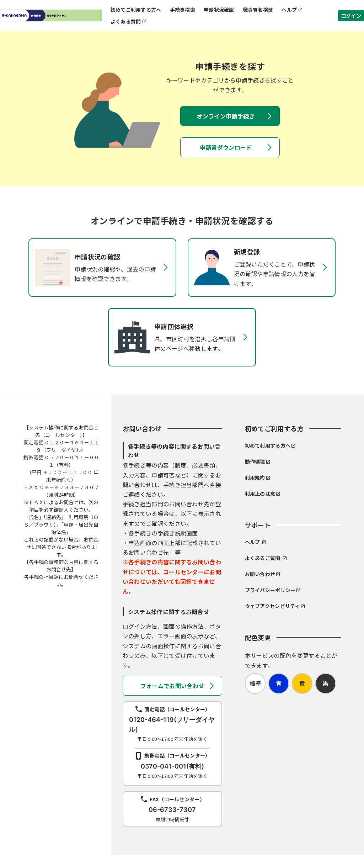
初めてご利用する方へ (136, 9)
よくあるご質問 (262, 557)
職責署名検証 (258, 9)
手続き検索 (182, 9)
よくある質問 (126, 21)
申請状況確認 (219, 9)
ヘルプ (289, 9)
